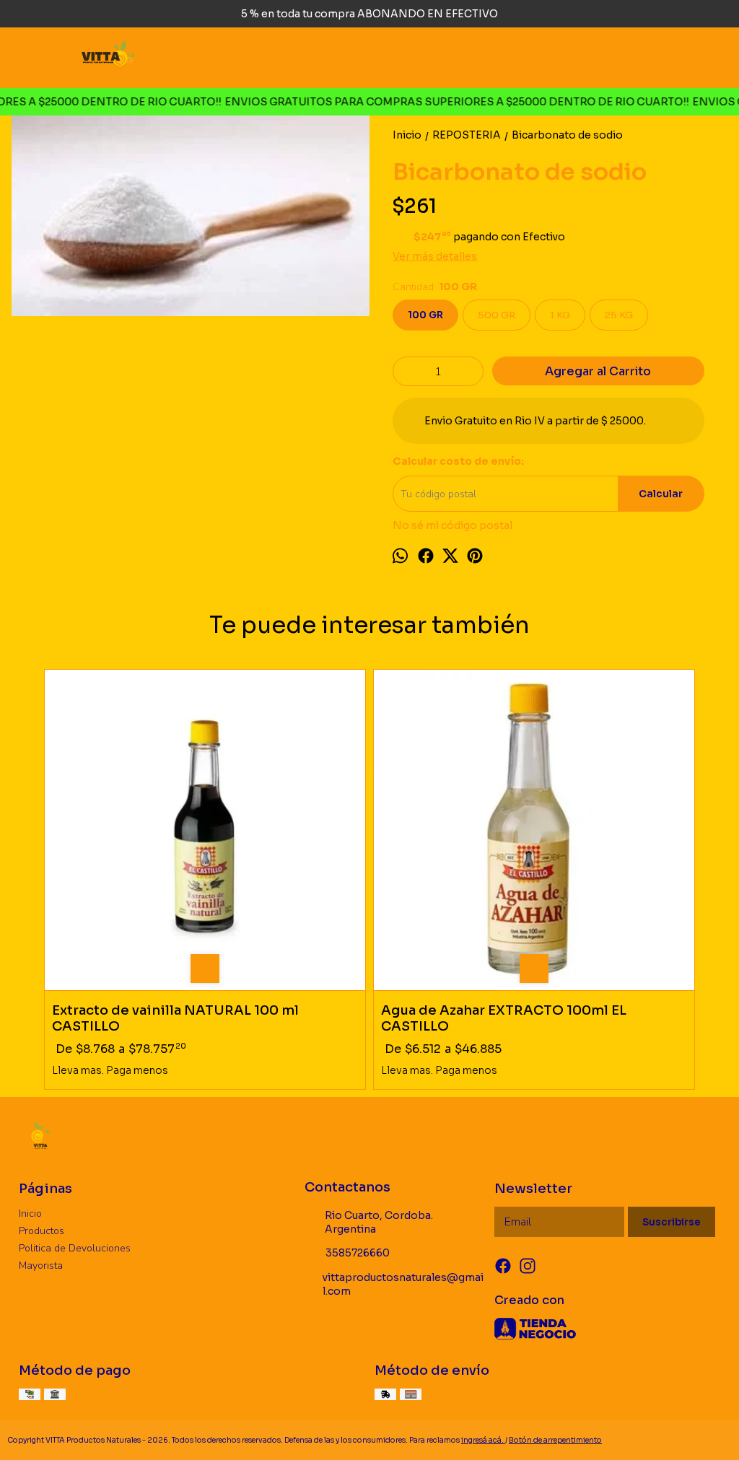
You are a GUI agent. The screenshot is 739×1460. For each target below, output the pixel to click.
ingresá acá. (483, 1440)
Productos (41, 1231)
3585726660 (357, 1252)
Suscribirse (671, 1222)
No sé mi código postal (452, 525)
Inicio (30, 1213)
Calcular (661, 494)
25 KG (619, 315)
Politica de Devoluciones (75, 1248)
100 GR (425, 315)
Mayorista (41, 1265)
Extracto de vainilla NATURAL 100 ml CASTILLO (175, 1018)
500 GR (496, 315)
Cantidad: (435, 287)
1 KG (560, 315)
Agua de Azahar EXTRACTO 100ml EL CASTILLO (503, 1018)
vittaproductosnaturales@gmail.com (403, 1284)
